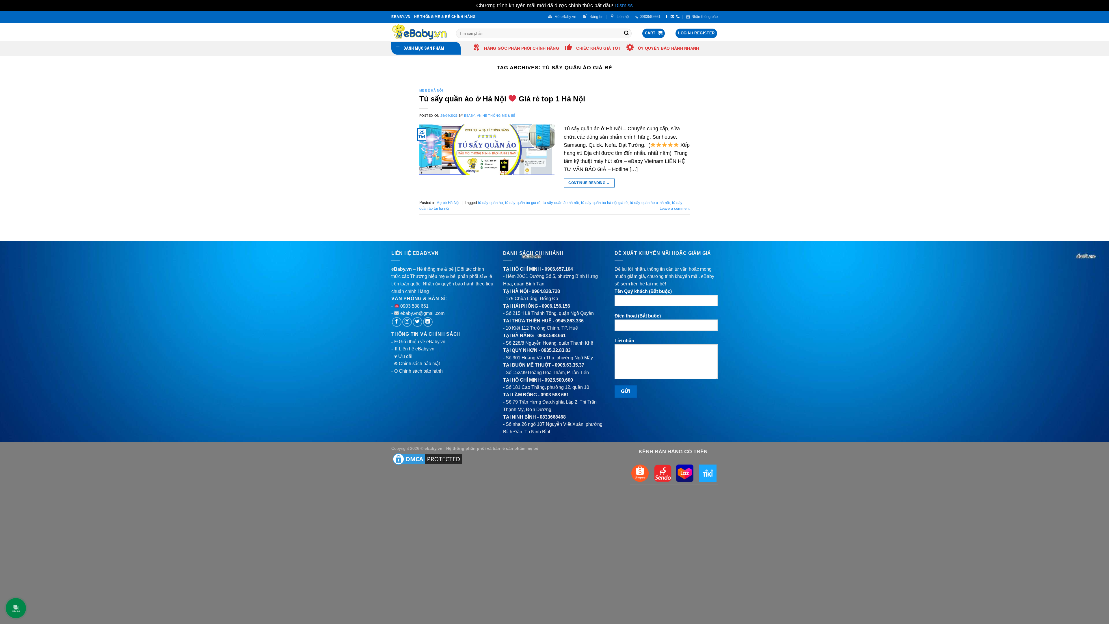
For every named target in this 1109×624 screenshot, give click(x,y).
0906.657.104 (559, 269)
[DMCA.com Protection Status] (427, 458)
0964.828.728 (546, 291)
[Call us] (678, 17)
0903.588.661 (551, 335)
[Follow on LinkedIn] (428, 322)
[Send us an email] (672, 17)
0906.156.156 (556, 306)
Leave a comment (675, 208)
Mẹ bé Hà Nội (431, 90)
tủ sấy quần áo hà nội (561, 202)
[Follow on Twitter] (417, 322)
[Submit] (626, 33)
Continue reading (589, 183)
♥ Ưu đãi (403, 356)
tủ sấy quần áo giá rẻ (522, 202)
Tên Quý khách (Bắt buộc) (643, 291)
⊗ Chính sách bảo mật (417, 363)
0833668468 (553, 417)
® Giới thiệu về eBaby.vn (419, 341)
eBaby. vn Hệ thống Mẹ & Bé (490, 115)
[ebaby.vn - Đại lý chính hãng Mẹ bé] (419, 31)
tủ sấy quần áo (490, 202)
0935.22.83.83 (556, 350)
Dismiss (624, 5)
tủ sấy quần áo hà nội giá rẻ (604, 202)
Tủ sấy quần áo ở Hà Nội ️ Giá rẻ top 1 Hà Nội (502, 99)
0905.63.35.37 (569, 365)
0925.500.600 (559, 380)
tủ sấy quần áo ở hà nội (650, 202)
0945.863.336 (569, 320)
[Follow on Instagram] (407, 322)
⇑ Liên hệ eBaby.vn (414, 348)
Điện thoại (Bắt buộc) (638, 315)
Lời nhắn (624, 340)
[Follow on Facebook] (666, 17)
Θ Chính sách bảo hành (418, 371)
